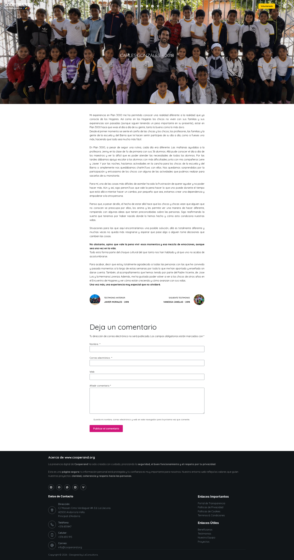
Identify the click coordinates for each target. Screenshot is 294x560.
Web (92, 371)
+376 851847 (64, 526)
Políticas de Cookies (209, 511)
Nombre (95, 344)
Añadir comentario (100, 385)
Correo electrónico (101, 357)
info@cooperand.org (70, 547)
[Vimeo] (158, 6)
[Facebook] (142, 6)
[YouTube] (152, 6)
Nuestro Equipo (206, 537)
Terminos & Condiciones (211, 515)
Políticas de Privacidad (210, 507)
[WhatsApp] (147, 6)
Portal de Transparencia (211, 503)
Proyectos (203, 541)
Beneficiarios (205, 529)
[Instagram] (136, 6)
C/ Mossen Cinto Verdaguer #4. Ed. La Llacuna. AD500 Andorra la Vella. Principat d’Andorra (84, 512)
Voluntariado (267, 6)
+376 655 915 (65, 536)
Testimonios (204, 533)
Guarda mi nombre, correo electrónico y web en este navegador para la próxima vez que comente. (141, 419)
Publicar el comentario (106, 428)
